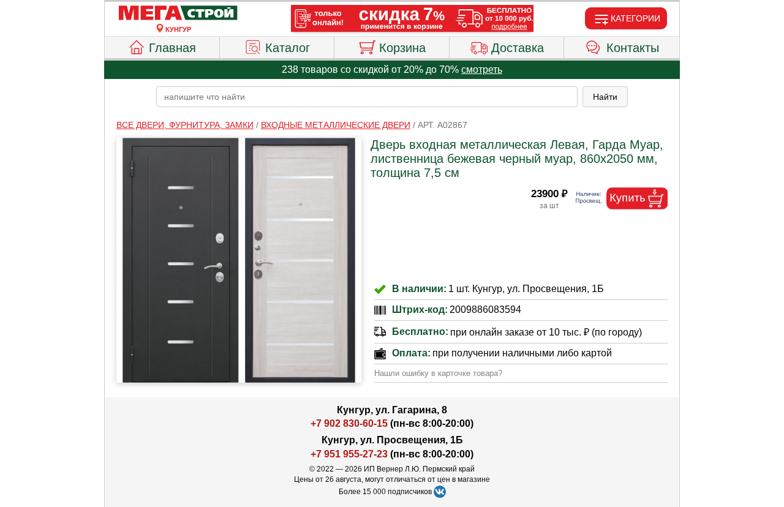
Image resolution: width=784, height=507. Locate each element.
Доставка (517, 47)
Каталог (287, 47)
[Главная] (178, 13)
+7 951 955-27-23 (349, 454)
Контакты (632, 47)
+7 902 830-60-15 (349, 423)
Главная (172, 47)
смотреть (481, 69)
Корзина (402, 47)
